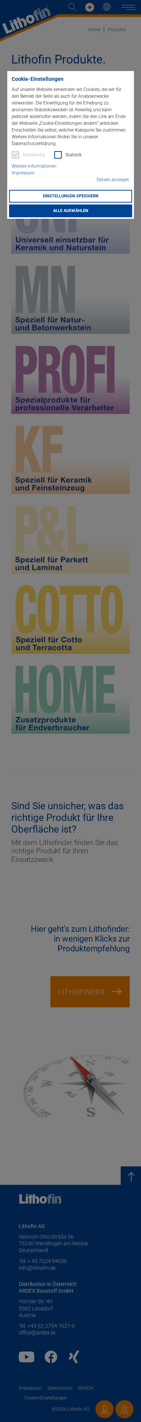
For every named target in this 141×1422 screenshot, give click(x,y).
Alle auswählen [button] (70, 210)
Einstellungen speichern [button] (71, 196)
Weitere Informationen (34, 166)
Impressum (23, 173)
